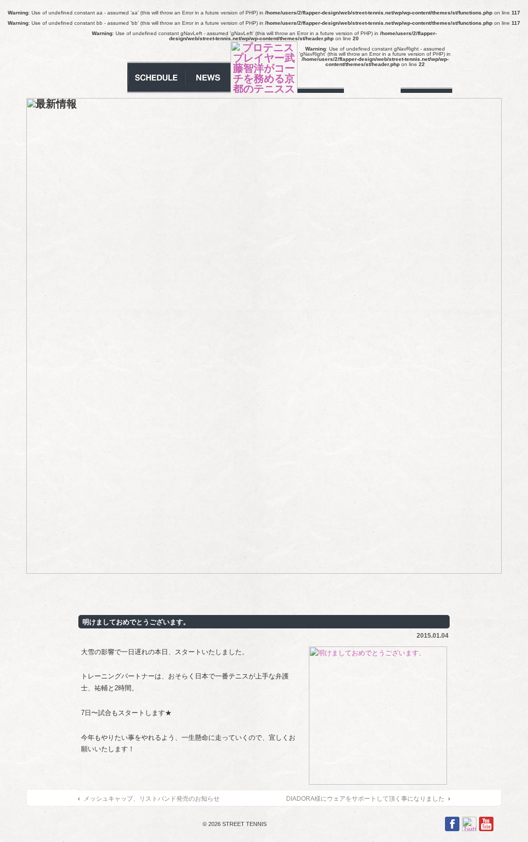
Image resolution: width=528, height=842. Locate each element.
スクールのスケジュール (155, 77)
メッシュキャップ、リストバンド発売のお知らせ (152, 798)
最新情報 (207, 77)
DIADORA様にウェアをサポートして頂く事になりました (365, 798)
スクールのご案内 (101, 77)
